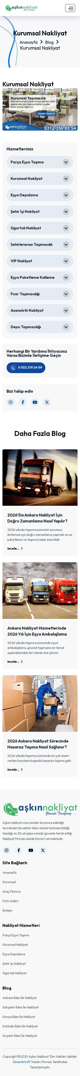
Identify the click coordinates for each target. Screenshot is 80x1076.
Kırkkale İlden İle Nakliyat (20, 1026)
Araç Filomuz (11, 891)
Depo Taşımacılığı (26, 326)
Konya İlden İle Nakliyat (18, 1017)
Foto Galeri (10, 901)
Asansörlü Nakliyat (27, 310)
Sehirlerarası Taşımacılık (32, 244)
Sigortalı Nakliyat (26, 228)
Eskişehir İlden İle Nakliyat (20, 1007)
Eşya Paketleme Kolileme (33, 277)
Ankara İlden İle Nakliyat (19, 998)
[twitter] (47, 402)
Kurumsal (9, 882)
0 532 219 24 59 (30, 367)
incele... (13, 548)
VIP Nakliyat (21, 261)
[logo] (21, 8)
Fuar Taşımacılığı (25, 294)
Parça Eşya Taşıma (27, 162)
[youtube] (35, 402)
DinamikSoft (21, 1062)
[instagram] (11, 402)
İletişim (7, 910)
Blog (49, 42)
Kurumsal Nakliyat (26, 178)
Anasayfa (29, 42)
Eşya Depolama (24, 195)
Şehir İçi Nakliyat (25, 211)
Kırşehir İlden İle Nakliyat (19, 1036)
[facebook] (23, 402)
